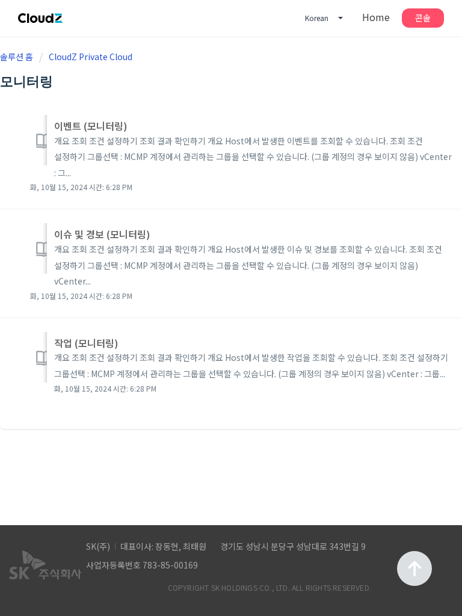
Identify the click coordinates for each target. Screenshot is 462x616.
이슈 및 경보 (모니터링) (102, 234)
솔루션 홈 (17, 57)
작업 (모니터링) (86, 343)
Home (376, 17)
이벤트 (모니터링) (91, 126)
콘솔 (423, 17)
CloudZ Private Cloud (90, 57)
